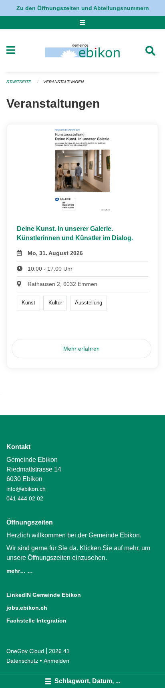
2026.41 (59, 651)
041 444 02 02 (24, 498)
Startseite (18, 82)
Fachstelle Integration (36, 620)
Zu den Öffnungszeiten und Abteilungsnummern (82, 8)
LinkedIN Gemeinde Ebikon (43, 595)
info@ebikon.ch (26, 489)
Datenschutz (22, 660)
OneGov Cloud (25, 651)
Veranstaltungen (63, 82)
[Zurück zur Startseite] (82, 50)
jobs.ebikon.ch (26, 607)
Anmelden (56, 660)
